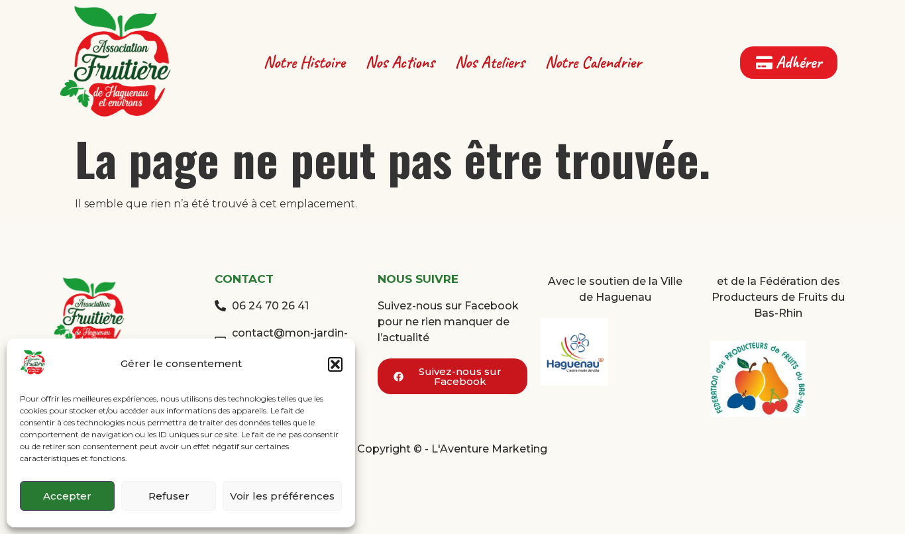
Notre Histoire (304, 62)
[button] (335, 364)
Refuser (168, 496)
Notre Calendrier (593, 62)
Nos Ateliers (490, 62)
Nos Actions (400, 62)
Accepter (67, 496)
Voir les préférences (282, 496)
